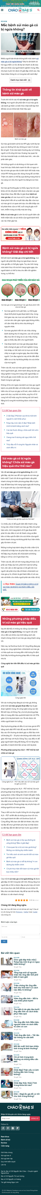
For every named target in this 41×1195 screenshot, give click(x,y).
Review (4, 21)
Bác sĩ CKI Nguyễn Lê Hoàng (11, 1179)
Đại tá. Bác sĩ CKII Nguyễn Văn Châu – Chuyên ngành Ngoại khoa (19, 1172)
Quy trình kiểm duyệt (8, 1162)
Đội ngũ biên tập (7, 1159)
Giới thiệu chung (6, 1152)
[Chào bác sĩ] (20, 10)
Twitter (26, 912)
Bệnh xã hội (5, 1140)
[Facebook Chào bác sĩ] (3, 1128)
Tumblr (35, 912)
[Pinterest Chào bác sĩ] (8, 1128)
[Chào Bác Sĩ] (20, 3)
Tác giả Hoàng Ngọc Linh (9, 1182)
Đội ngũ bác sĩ (6, 1156)
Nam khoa (5, 1137)
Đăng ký (35, 1119)
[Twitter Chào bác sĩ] (13, 1128)
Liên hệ (3, 1165)
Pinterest (19, 912)
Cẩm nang (5, 1146)
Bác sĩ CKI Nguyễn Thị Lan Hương (12, 1176)
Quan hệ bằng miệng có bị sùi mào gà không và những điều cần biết (20, 587)
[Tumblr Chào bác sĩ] (17, 1128)
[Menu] (2, 10)
